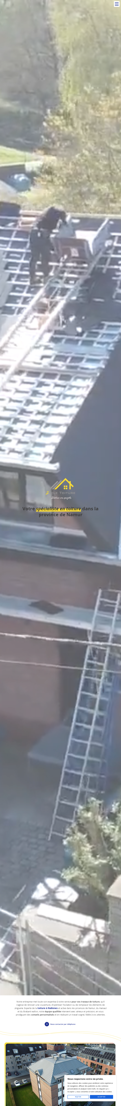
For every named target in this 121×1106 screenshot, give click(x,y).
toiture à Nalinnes (47, 1008)
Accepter (101, 1097)
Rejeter (78, 1097)
